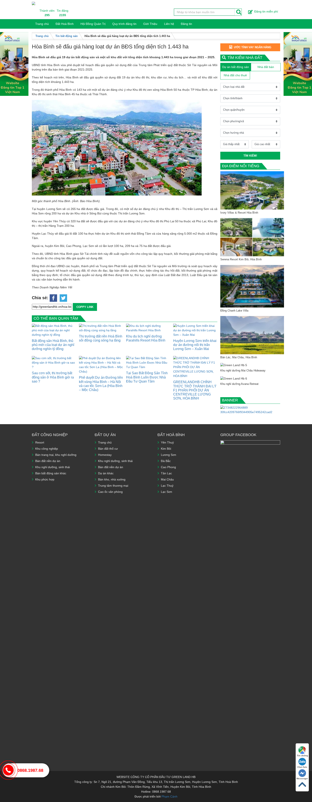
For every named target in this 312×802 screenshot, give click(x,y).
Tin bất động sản (66, 36)
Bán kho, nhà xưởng (111, 479)
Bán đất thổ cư (108, 448)
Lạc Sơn (166, 491)
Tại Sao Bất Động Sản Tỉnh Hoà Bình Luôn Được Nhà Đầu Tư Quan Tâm (147, 377)
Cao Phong (168, 467)
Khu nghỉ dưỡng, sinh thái (52, 467)
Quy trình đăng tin (124, 24)
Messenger (302, 778)
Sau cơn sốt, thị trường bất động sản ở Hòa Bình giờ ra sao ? (53, 377)
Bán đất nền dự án (47, 461)
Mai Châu (167, 479)
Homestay (105, 454)
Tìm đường (302, 755)
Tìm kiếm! (250, 155)
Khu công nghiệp (46, 448)
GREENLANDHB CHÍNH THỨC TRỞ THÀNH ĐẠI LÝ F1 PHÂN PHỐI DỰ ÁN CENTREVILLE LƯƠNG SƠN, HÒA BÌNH (194, 390)
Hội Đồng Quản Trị (92, 24)
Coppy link (84, 307)
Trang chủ (42, 24)
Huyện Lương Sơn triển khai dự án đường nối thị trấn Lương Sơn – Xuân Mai (194, 345)
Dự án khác (106, 473)
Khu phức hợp (44, 479)
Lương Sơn (168, 454)
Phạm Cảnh (169, 796)
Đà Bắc (166, 461)
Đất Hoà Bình (65, 24)
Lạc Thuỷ (167, 485)
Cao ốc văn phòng (110, 491)
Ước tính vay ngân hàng (252, 47)
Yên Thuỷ (167, 442)
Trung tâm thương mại (113, 485)
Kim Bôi (166, 448)
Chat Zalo (302, 767)
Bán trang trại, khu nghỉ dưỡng (55, 454)
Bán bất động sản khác (50, 473)
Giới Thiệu (150, 24)
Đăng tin (186, 24)
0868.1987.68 (30, 770)
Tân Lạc (166, 473)
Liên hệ (169, 24)
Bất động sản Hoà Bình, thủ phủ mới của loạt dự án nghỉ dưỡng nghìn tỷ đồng (53, 345)
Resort (39, 442)
